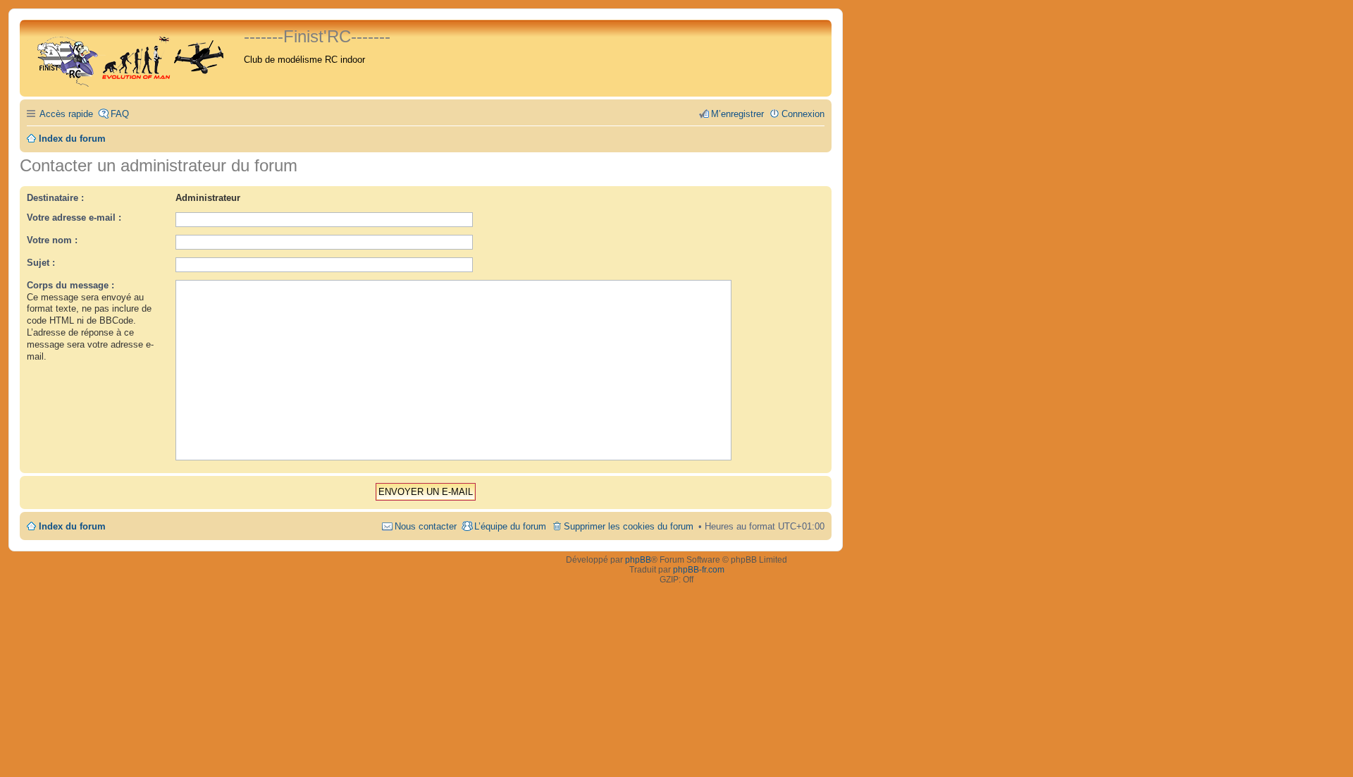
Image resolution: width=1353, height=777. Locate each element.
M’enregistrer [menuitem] (737, 114)
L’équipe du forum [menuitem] (510, 526)
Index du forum (72, 526)
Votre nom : (52, 240)
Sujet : (41, 262)
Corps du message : (70, 285)
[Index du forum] (133, 58)
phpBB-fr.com (698, 570)
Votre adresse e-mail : (74, 217)
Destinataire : (55, 197)
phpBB (638, 560)
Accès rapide (66, 114)
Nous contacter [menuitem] (426, 526)
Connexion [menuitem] (802, 114)
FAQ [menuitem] (120, 114)
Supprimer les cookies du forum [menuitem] (628, 526)
